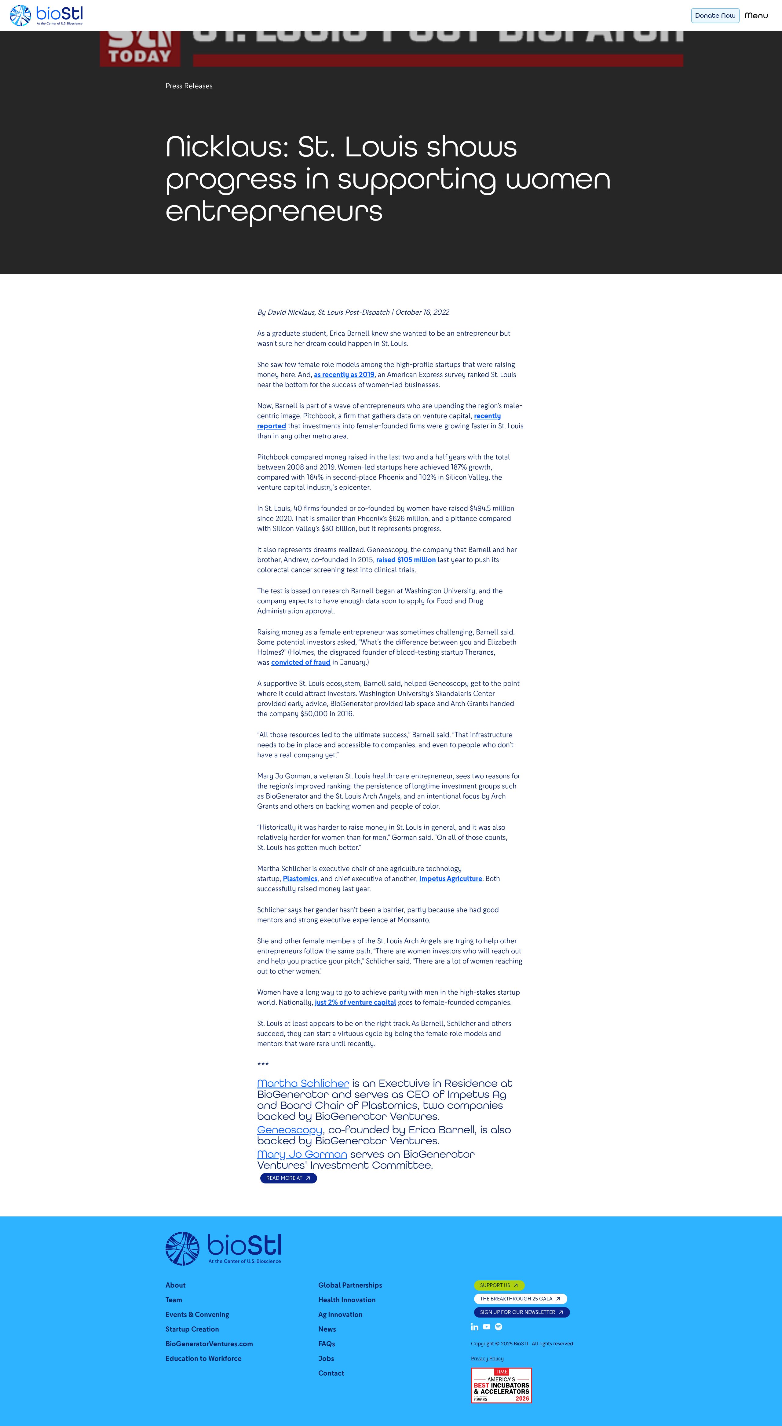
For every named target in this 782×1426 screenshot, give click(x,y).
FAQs (326, 1344)
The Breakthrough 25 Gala (516, 1299)
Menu (756, 15)
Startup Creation (192, 1329)
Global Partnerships (350, 1285)
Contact (331, 1373)
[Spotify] (498, 1326)
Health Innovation (347, 1300)
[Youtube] (486, 1326)
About (176, 1285)
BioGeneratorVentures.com (209, 1344)
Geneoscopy (290, 1129)
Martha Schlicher (303, 1083)
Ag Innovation (340, 1314)
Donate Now (715, 15)
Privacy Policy (487, 1358)
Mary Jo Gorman (302, 1154)
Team (174, 1300)
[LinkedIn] (474, 1326)
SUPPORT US (495, 1285)
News (327, 1329)
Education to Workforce (204, 1358)
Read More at (284, 1178)
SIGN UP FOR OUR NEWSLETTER (517, 1312)
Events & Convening (197, 1314)
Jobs (326, 1358)
